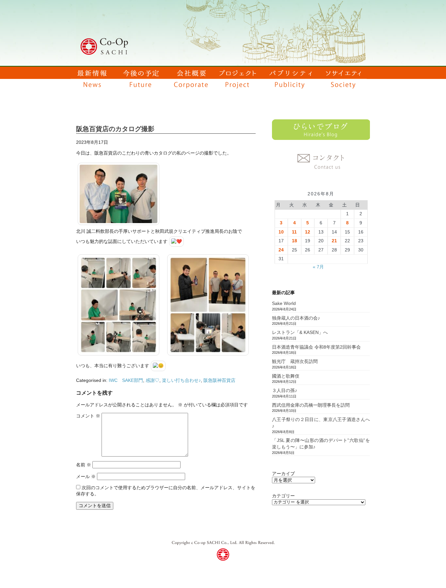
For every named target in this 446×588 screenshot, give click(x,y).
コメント (88, 415)
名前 (83, 464)
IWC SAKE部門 (126, 380)
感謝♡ (152, 380)
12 (307, 231)
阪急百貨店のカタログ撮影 (115, 128)
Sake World (284, 303)
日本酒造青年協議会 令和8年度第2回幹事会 (316, 347)
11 (294, 231)
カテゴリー (283, 495)
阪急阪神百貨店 (219, 380)
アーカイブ (283, 473)
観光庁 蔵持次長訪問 (295, 361)
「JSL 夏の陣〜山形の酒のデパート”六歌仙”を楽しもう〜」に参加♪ (321, 443)
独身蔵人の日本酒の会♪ (296, 318)
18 (294, 240)
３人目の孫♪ (284, 390)
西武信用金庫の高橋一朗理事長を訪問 (311, 405)
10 (281, 231)
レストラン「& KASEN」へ (300, 332)
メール (86, 476)
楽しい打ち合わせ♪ (181, 380)
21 (334, 240)
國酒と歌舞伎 (285, 376)
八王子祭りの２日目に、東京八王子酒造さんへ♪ (321, 423)
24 (281, 249)
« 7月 (318, 266)
